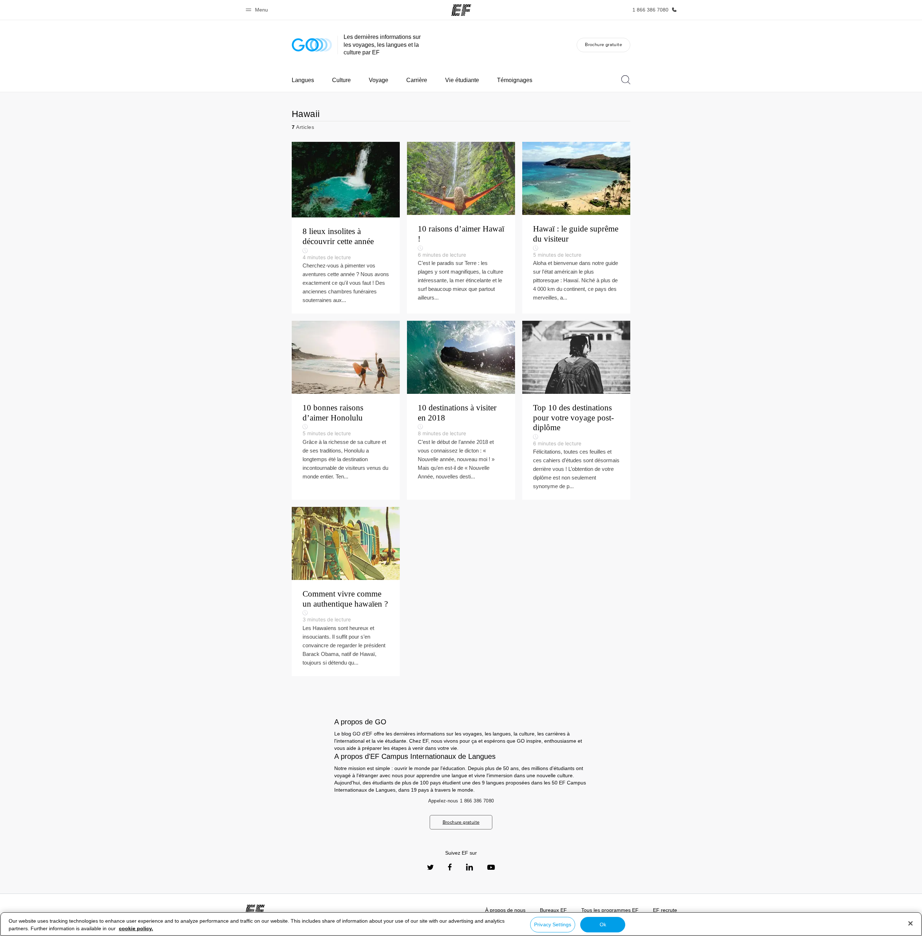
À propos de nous (505, 910)
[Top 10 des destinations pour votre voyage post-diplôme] (576, 410)
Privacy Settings (552, 924)
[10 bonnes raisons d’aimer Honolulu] (346, 410)
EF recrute (665, 910)
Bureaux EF (553, 910)
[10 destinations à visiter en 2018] (461, 410)
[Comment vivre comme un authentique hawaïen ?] (346, 591)
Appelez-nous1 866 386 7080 (461, 801)
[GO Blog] (312, 45)
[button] (258, 10)
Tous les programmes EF (610, 910)
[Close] (910, 923)
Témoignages (514, 80)
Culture (341, 80)
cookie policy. (136, 928)
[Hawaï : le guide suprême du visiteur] (576, 228)
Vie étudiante (462, 80)
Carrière (416, 80)
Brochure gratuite (603, 44)
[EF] (461, 10)
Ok (603, 924)
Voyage (378, 80)
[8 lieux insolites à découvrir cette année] (346, 228)
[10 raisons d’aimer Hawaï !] (461, 228)
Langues (303, 80)
